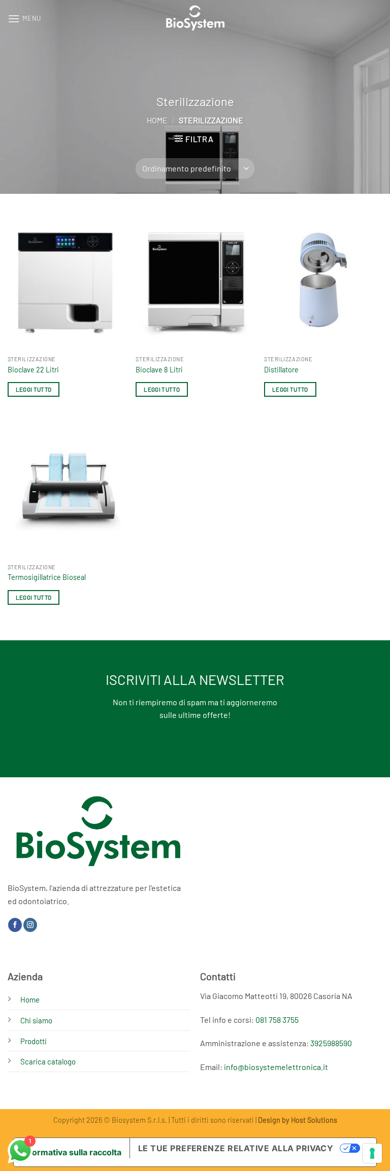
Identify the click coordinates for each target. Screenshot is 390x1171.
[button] (24, 18)
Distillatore (281, 369)
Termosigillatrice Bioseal (47, 577)
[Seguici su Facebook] (15, 925)
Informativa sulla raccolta (71, 1152)
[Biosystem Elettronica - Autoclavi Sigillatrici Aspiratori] (195, 18)
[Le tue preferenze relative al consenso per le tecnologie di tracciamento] (372, 1153)
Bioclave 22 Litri (33, 369)
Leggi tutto (34, 389)
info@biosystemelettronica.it (276, 1067)
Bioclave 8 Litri (159, 369)
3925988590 (331, 1043)
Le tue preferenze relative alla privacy (236, 1148)
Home (157, 120)
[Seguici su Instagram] (30, 925)
